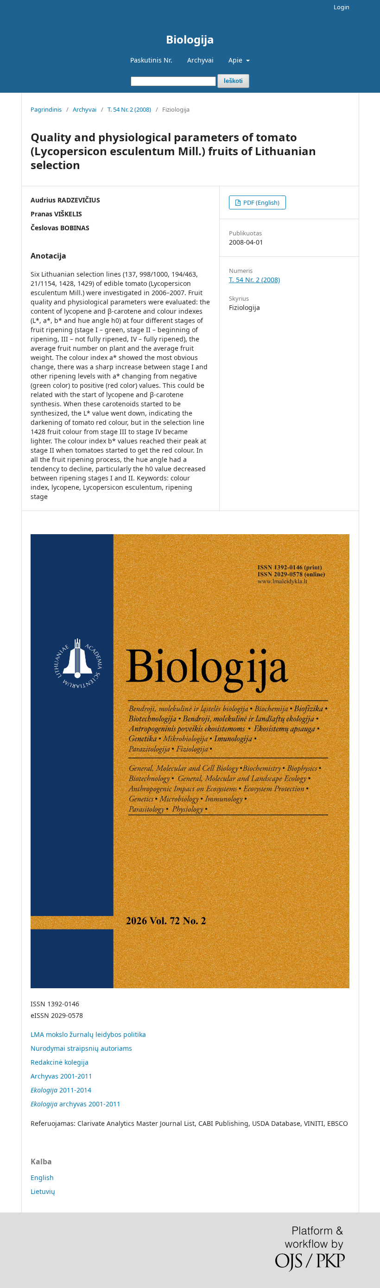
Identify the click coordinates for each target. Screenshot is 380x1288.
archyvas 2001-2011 (75, 1103)
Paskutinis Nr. (151, 60)
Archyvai (200, 60)
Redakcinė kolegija (60, 1062)
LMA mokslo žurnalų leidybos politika (88, 1034)
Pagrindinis (46, 109)
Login (341, 7)
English (42, 1177)
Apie (236, 60)
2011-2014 (61, 1090)
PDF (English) (260, 202)
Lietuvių (43, 1191)
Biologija (190, 39)
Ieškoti (233, 80)
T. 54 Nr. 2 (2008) (129, 109)
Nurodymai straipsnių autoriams (81, 1048)
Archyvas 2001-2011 (61, 1076)
